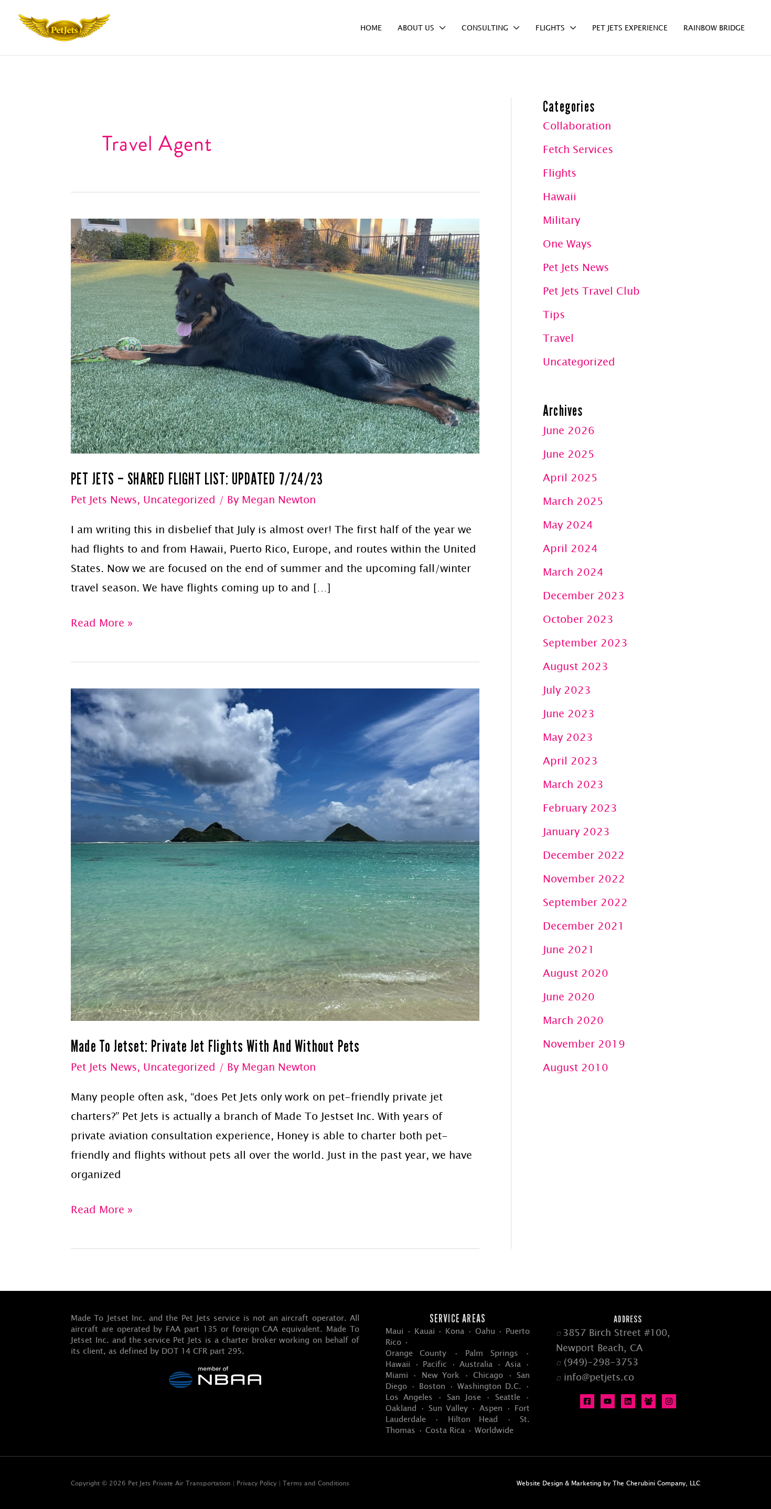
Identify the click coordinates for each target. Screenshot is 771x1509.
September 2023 (585, 643)
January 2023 (576, 831)
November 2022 (584, 878)
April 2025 (570, 477)
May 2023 (568, 737)
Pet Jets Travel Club (591, 291)
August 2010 (575, 1067)
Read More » (102, 624)
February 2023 (580, 808)
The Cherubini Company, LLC (656, 1483)
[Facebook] (587, 1401)
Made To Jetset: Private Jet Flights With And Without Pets (215, 1046)
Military (561, 220)
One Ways (567, 244)
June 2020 (569, 996)
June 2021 (569, 949)
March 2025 (573, 501)
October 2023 (578, 619)
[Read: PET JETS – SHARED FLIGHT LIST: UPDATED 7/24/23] (275, 335)
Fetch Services (578, 149)
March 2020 (573, 1020)
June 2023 (569, 713)
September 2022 (585, 902)
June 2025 (569, 454)
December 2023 (584, 595)
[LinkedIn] (628, 1401)
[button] (440, 27)
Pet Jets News (104, 499)
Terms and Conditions (316, 1483)
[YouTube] (608, 1401)
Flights (559, 173)
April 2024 (570, 548)
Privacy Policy (256, 1483)
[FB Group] (648, 1401)
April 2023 (570, 760)
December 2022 (584, 855)
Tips (554, 314)
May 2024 (568, 525)
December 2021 (584, 926)
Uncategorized (179, 499)
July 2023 (567, 690)
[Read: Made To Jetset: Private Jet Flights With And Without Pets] (275, 853)
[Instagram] (669, 1401)
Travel (558, 338)
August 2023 (575, 666)
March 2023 (573, 784)
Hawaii (559, 196)
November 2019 (584, 1044)
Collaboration (577, 126)
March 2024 (573, 572)
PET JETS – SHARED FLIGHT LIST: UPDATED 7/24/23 (197, 478)
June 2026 (569, 430)
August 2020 (575, 973)
